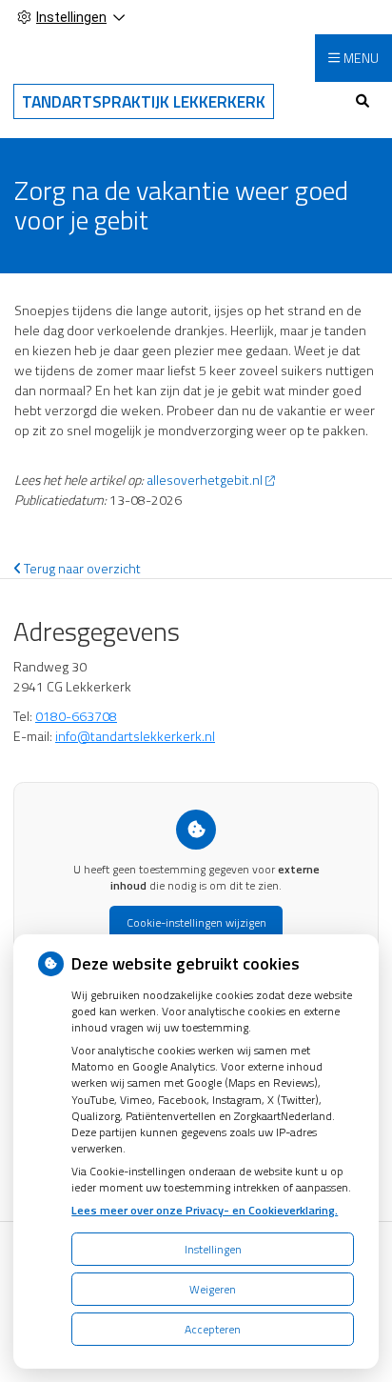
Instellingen (213, 1249)
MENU (361, 58)
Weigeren (212, 1289)
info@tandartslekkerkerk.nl (135, 736)
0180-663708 (76, 716)
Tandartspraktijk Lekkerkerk (143, 101)
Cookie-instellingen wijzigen (196, 922)
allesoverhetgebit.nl (205, 480)
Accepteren (213, 1329)
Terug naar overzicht (81, 568)
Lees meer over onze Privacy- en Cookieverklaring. (204, 1210)
